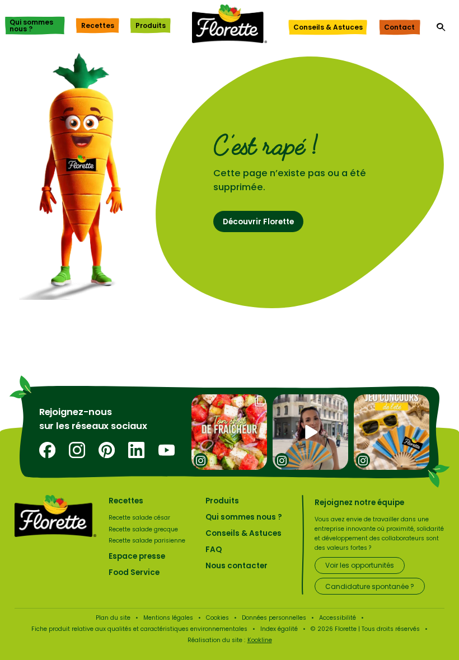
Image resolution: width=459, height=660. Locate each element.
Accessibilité (337, 618)
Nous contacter (236, 565)
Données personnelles (274, 618)
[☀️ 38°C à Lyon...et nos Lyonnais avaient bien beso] (310, 432)
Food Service (134, 572)
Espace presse (137, 556)
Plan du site (113, 618)
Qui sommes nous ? (31, 25)
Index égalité (279, 629)
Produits (150, 25)
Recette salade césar (139, 517)
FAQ (213, 549)
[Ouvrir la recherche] (441, 27)
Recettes (97, 25)
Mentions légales (168, 618)
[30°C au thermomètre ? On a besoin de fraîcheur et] (229, 432)
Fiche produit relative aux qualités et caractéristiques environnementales (139, 629)
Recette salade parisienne (147, 540)
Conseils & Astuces (328, 27)
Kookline (259, 640)
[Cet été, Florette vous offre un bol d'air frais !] (391, 432)
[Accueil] (229, 23)
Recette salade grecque (143, 529)
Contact (399, 27)
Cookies (217, 618)
